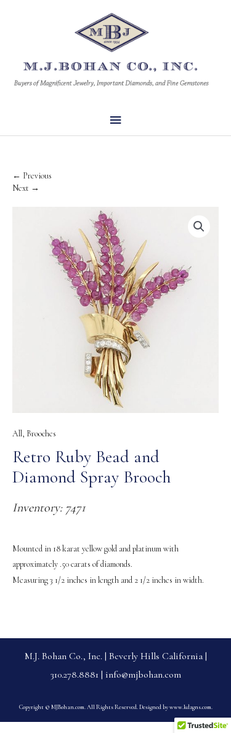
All (17, 433)
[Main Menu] (115, 120)
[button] (199, 226)
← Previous (32, 175)
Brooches (41, 433)
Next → (25, 188)
